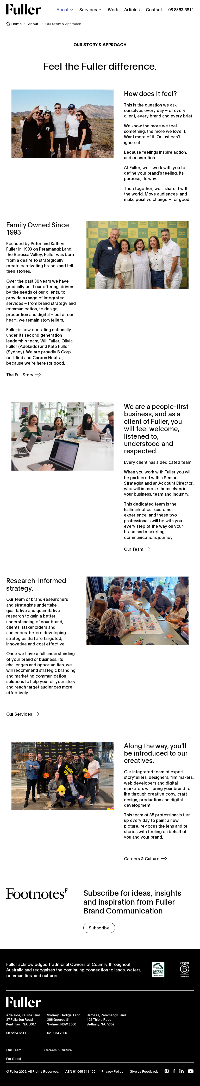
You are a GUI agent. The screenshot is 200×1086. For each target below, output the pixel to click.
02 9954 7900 (57, 1032)
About (33, 23)
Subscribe (99, 927)
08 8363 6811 (16, 1032)
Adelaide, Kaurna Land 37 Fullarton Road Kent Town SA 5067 (23, 1019)
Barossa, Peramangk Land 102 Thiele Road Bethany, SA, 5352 (106, 1019)
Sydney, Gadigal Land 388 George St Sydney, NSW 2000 (63, 1019)
